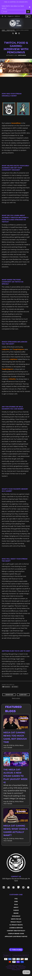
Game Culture (10, 30)
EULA (16, 904)
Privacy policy (11, 968)
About (16, 907)
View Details (7, 747)
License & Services (16, 928)
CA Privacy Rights (16, 925)
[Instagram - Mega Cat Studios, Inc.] (19, 33)
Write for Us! (16, 919)
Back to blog (16, 698)
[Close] (29, 7)
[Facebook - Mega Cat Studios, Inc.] (16, 33)
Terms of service (20, 968)
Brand (16, 913)
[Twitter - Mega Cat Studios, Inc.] (13, 33)
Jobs (16, 901)
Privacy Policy (16, 922)
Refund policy (22, 966)
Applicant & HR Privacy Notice (16, 936)
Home (3, 30)
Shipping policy (16, 969)
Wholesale (16, 916)
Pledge (16, 910)
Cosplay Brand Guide (16, 933)
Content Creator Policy (16, 930)
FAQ (16, 898)
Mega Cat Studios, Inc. (18, 965)
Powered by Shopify (11, 966)
